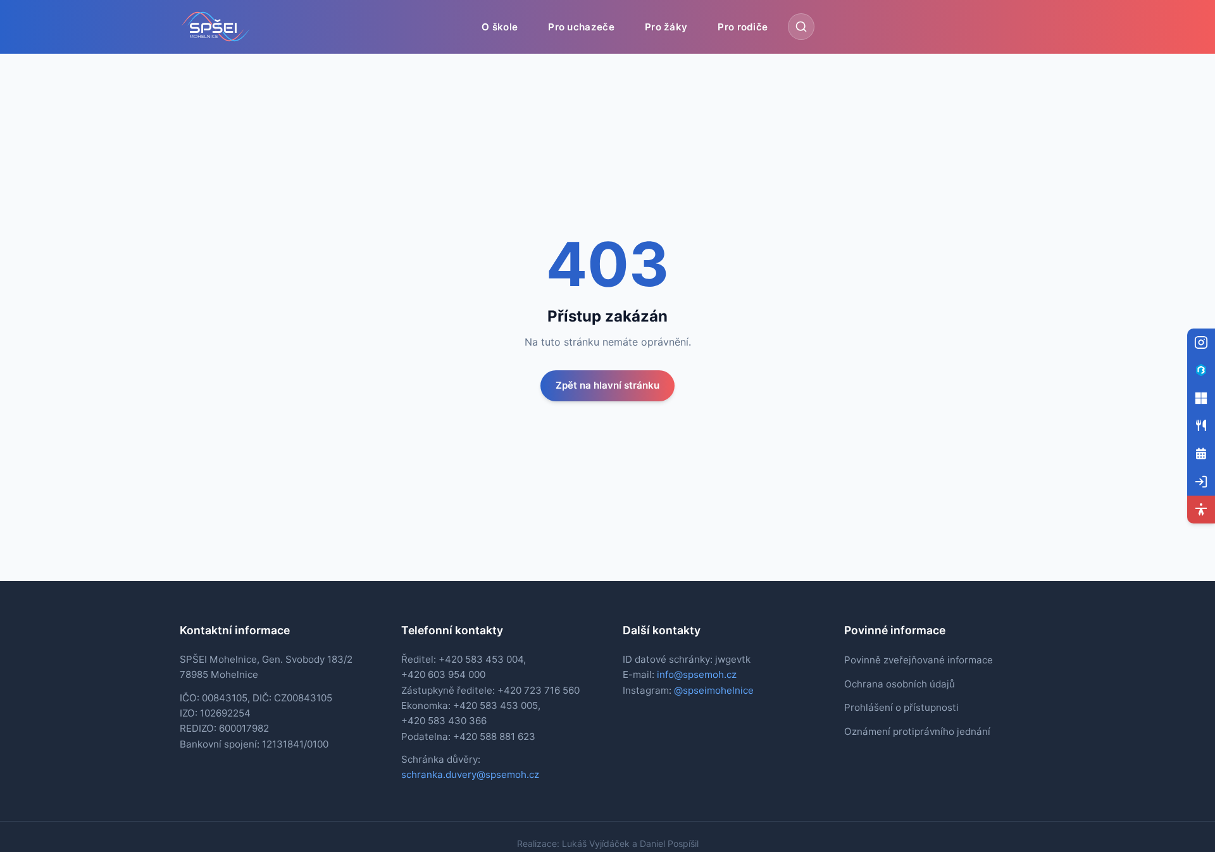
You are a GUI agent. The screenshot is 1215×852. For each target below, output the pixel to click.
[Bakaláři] (1201, 370)
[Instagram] (1201, 342)
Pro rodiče (743, 26)
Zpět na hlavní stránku (607, 385)
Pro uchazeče (581, 26)
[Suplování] (1201, 454)
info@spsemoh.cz (697, 674)
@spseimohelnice (714, 690)
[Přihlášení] (1201, 482)
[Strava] (1201, 426)
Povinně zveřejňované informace (918, 660)
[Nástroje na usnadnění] (1201, 509)
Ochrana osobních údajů (899, 684)
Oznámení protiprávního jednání (917, 731)
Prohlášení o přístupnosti (901, 707)
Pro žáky (666, 26)
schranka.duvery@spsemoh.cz (470, 774)
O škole (500, 26)
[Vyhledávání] (801, 26)
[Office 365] (1201, 398)
